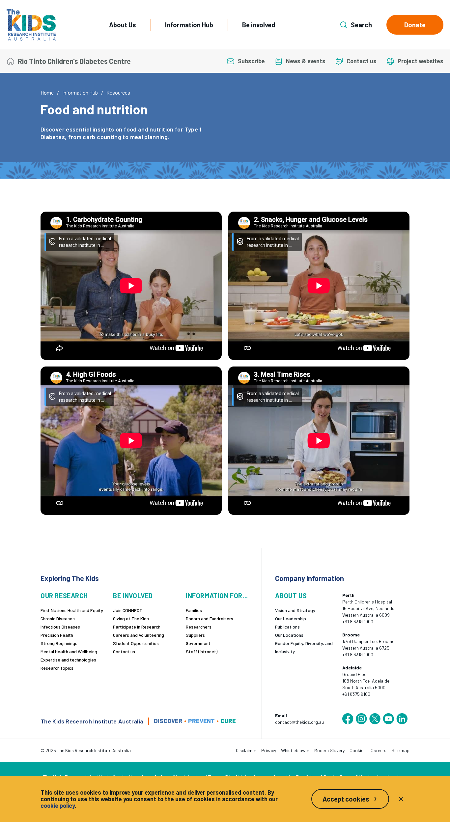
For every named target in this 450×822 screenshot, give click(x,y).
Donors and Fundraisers (209, 618)
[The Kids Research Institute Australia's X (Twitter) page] (374, 718)
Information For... (217, 596)
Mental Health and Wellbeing (69, 651)
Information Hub (189, 25)
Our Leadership (290, 618)
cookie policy (58, 805)
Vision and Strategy (295, 610)
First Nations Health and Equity (72, 610)
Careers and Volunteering (138, 635)
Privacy (268, 750)
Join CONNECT (127, 610)
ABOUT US (291, 596)
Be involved (258, 25)
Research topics (57, 668)
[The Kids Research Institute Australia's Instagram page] (361, 718)
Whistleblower (295, 750)
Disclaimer (246, 750)
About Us (122, 25)
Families (194, 610)
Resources (118, 92)
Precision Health (57, 635)
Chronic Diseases (58, 618)
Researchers (198, 627)
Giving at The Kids (131, 618)
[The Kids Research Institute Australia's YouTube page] (388, 718)
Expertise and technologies (68, 659)
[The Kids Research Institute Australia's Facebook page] (347, 718)
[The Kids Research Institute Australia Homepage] (31, 25)
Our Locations (289, 635)
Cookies (358, 750)
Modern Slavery (329, 750)
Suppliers (195, 635)
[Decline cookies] (400, 798)
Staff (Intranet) (201, 651)
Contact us (124, 651)
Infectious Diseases (60, 627)
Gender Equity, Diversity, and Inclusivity (304, 647)
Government (198, 643)
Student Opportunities (136, 643)
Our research (64, 596)
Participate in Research (136, 627)
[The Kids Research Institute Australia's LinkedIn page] (402, 718)
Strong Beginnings (59, 643)
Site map (400, 750)
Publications (287, 627)
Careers (378, 750)
